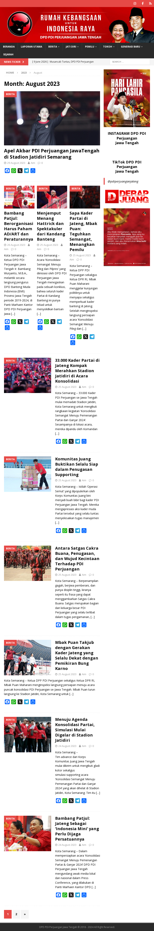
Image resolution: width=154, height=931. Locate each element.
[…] (13, 314)
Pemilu (89, 46)
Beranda (9, 46)
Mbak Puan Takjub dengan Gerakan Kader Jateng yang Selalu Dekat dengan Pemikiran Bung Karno (76, 655)
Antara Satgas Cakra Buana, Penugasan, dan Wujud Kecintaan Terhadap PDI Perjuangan (77, 558)
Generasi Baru (130, 46)
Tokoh (107, 46)
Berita (52, 46)
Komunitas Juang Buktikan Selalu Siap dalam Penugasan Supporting (76, 466)
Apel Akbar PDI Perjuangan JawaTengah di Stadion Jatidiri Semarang (51, 153)
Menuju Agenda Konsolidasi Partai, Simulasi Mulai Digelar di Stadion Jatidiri (75, 730)
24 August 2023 (67, 746)
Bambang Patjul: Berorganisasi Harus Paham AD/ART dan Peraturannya (18, 226)
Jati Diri (71, 46)
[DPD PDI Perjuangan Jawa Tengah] (77, 40)
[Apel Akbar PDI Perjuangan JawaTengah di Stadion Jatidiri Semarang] (52, 118)
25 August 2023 (49, 245)
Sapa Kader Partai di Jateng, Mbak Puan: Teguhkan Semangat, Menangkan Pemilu (83, 231)
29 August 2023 (16, 163)
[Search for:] (130, 61)
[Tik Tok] (150, 3)
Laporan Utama (31, 46)
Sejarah (8, 54)
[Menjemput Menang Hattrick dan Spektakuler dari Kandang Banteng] (52, 197)
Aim (33, 163)
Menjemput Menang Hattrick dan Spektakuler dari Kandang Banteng (51, 226)
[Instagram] (134, 3)
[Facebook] (142, 3)
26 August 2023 (16, 245)
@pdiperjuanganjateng (123, 181)
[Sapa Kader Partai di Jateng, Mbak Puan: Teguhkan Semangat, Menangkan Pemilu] (85, 197)
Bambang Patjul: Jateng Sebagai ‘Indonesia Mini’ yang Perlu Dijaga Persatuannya (77, 829)
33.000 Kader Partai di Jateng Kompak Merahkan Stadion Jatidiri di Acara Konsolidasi (77, 371)
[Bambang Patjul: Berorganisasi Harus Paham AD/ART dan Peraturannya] (19, 197)
